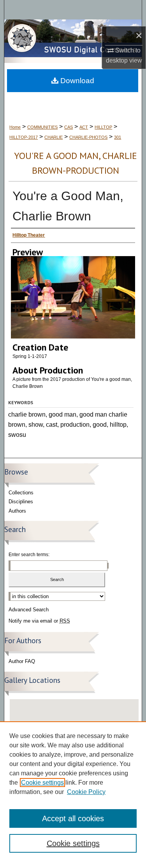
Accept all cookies (73, 818)
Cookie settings (42, 782)
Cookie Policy (86, 792)
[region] (73, 791)
